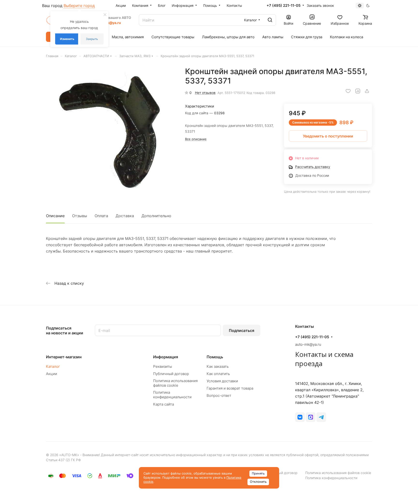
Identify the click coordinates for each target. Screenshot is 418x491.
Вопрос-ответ (219, 395)
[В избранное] (348, 91)
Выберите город (79, 5)
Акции (51, 373)
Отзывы (79, 215)
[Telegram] (321, 417)
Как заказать (218, 366)
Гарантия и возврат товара (230, 388)
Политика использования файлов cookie (175, 383)
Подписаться (241, 330)
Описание (55, 215)
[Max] (310, 417)
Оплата (101, 215)
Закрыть (92, 39)
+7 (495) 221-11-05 (283, 5)
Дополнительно (156, 215)
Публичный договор (171, 373)
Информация (165, 356)
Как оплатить (218, 373)
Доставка (125, 215)
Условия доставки (222, 381)
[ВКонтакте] (300, 417)
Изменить (67, 39)
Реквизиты (162, 366)
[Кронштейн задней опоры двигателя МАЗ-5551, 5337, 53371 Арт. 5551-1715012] (110, 131)
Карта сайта (163, 404)
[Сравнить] (357, 91)
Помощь (215, 356)
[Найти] (270, 20)
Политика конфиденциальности (172, 394)
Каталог (53, 366)
